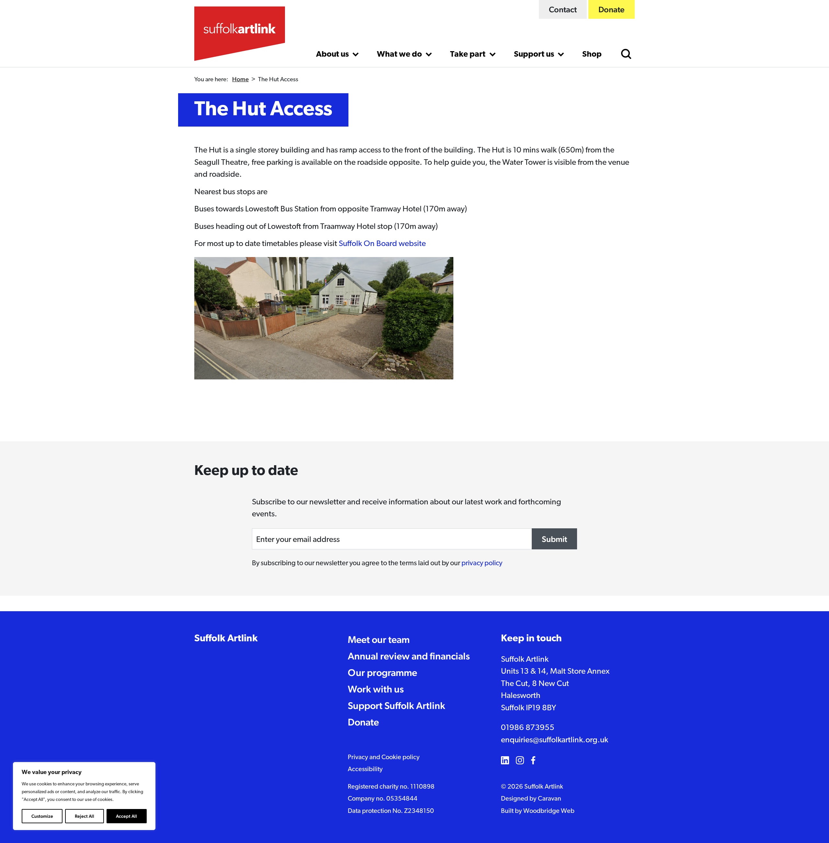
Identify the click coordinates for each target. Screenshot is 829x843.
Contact (563, 9)
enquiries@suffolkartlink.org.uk (554, 740)
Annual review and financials (409, 656)
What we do (400, 55)
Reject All (84, 816)
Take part (468, 55)
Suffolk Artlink (226, 639)
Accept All (126, 816)
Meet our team (379, 639)
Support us (535, 55)
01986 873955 (527, 728)
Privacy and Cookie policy (384, 757)
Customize (42, 816)
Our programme (382, 672)
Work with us (376, 689)
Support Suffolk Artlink (396, 705)
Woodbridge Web (548, 811)
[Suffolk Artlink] (239, 33)
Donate (611, 9)
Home (240, 80)
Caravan (549, 799)
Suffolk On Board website (382, 244)
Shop (592, 55)
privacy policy (481, 563)
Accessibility (365, 769)
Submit (554, 539)
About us (333, 55)
